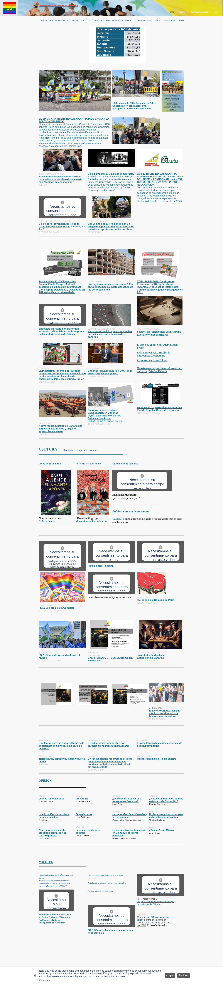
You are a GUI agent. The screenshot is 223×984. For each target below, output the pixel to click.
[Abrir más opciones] (216, 12)
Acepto (170, 975)
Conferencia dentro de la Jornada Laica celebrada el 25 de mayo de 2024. (153, 921)
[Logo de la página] (9, 8)
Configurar (45, 980)
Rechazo (183, 975)
